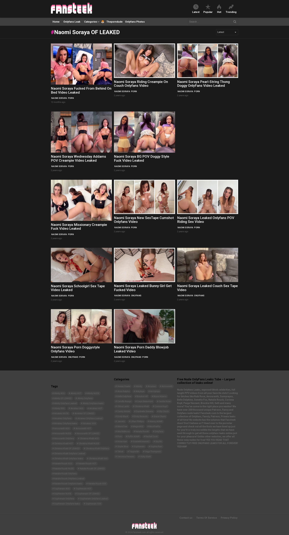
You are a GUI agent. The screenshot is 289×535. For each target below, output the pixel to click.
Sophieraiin (139, 446)
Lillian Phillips (137, 421)
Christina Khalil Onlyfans (97, 448)
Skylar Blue (122, 446)
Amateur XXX (89, 423)
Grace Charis (160, 416)
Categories (90, 21)
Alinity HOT (76, 393)
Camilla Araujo (124, 401)
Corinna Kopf (161, 406)
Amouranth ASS (62, 428)
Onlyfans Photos (135, 21)
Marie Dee (122, 426)
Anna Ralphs (123, 391)
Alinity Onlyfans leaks (93, 403)
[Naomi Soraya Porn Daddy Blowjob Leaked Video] (144, 326)
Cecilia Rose (165, 401)
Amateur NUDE (61, 413)
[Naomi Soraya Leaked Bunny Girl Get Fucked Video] (144, 265)
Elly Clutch (164, 411)
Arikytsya (139, 391)
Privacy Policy (229, 517)
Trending (231, 12)
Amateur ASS (77, 408)
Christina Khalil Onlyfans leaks (68, 458)
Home (56, 21)
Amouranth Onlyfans (64, 438)
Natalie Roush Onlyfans (65, 473)
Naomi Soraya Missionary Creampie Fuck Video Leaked (79, 227)
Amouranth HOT (83, 428)
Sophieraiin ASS (62, 488)
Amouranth (167, 386)
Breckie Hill (142, 396)
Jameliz (121, 421)
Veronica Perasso (125, 456)
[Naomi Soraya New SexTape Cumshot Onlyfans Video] (144, 197)
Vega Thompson (153, 451)
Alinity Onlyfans (85, 398)
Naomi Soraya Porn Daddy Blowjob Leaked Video (141, 349)
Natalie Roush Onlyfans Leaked (69, 478)
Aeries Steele (123, 386)
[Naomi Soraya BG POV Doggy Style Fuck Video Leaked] (144, 132)
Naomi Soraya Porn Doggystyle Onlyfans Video (75, 349)
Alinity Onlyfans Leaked (65, 403)
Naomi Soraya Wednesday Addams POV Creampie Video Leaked (78, 158)
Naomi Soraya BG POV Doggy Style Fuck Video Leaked (141, 158)
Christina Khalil (142, 406)
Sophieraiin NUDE (62, 493)
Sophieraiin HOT (83, 488)
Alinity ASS (59, 393)
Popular (208, 12)
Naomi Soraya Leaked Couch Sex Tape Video (207, 288)
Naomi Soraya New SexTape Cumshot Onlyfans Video (144, 220)
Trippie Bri (134, 451)
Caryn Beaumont (145, 401)
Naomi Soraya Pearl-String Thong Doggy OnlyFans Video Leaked (203, 84)
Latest (196, 12)
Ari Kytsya (155, 391)
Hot (219, 12)
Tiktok (120, 451)
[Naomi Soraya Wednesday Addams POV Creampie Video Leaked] (81, 132)
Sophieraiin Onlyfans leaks (67, 503)
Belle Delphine (124, 396)
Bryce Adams (160, 396)
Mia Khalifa (154, 426)
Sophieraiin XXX (93, 503)
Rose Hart (122, 441)
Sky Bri (158, 441)
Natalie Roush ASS (63, 463)
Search (234, 22)
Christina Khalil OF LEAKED (67, 448)
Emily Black (122, 416)
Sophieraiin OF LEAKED (88, 493)
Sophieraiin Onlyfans (64, 498)
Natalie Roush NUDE (64, 468)
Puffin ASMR (134, 436)
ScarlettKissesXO (141, 441)
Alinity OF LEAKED (63, 398)
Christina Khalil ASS (89, 438)
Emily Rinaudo (141, 416)
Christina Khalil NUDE (89, 443)
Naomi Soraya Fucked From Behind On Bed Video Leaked (81, 90)
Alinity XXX (59, 408)
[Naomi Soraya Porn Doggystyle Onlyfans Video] (81, 326)
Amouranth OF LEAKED (88, 433)
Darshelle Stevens (144, 411)
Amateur (152, 386)
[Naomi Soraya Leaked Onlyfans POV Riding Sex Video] (207, 197)
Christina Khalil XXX (98, 458)
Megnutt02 (138, 426)
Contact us (185, 517)
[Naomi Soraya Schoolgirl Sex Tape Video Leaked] (81, 265)
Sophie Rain (156, 446)
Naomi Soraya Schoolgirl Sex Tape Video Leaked (78, 288)
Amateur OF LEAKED (84, 413)
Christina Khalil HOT (63, 443)
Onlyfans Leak (71, 21)
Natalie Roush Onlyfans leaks (68, 483)
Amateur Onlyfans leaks (65, 423)
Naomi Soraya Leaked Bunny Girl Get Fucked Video (143, 288)
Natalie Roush (142, 431)
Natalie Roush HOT (87, 463)
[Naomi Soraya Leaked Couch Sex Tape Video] (207, 265)
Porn (71, 98)
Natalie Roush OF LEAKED (92, 468)
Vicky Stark (145, 456)
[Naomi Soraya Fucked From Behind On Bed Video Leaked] (81, 64)
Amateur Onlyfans (62, 418)
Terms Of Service (206, 517)
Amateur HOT (95, 408)
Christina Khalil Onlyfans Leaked (69, 453)
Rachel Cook (152, 436)
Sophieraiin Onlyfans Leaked (94, 498)
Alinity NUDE (93, 393)
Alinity (139, 386)
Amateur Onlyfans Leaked (89, 418)
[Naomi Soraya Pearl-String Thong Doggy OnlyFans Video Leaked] (207, 60)
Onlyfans (136, 295)
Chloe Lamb (123, 406)
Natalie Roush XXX (97, 483)
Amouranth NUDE (62, 433)
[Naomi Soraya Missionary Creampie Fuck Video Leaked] (81, 200)
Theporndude (112, 21)
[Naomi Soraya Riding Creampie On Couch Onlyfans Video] (144, 60)
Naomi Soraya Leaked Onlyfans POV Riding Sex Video (205, 220)
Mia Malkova (123, 431)
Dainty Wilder (123, 411)
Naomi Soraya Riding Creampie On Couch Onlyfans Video (141, 84)
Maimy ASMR (156, 421)
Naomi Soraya (59, 98)
